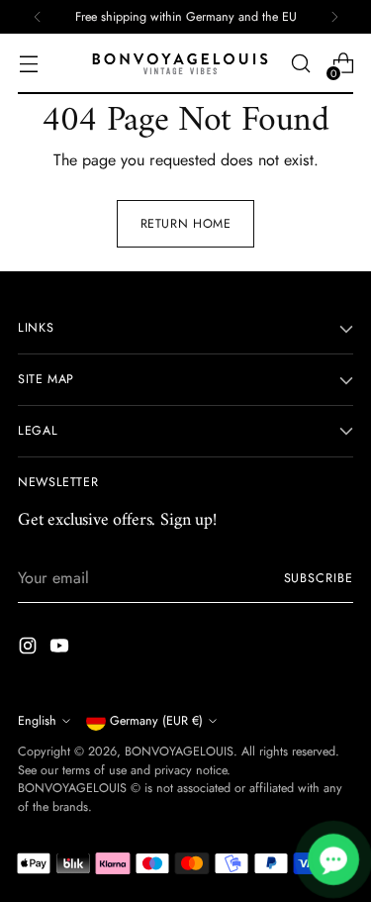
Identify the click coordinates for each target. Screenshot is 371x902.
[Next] (334, 17)
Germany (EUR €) (156, 721)
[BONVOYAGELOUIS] (180, 64)
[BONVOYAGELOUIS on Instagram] (30, 649)
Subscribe (318, 578)
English (37, 721)
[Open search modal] (300, 64)
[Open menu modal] (28, 64)
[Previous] (37, 17)
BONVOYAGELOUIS (179, 751)
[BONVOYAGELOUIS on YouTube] (61, 649)
